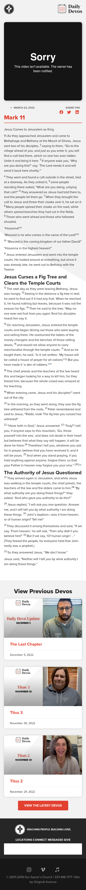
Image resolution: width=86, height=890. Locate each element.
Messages (55, 840)
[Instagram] (29, 870)
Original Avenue (45, 882)
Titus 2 (16, 781)
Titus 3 (16, 712)
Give (67, 840)
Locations (24, 840)
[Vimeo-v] (43, 870)
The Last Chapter (26, 644)
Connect (40, 840)
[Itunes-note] (57, 870)
